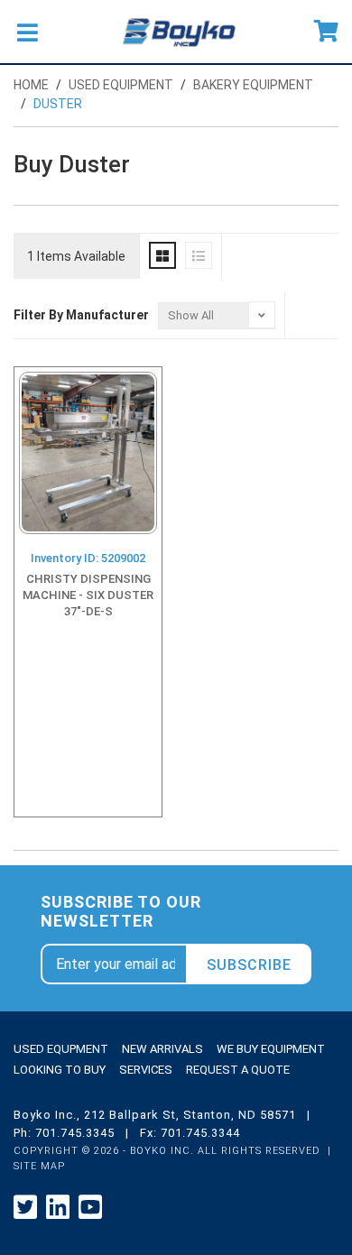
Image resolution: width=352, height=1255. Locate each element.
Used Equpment (61, 1049)
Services (145, 1069)
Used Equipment (121, 85)
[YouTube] (90, 1207)
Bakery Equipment (253, 85)
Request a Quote (238, 1069)
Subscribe (249, 965)
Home (31, 85)
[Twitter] (25, 1207)
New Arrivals (162, 1049)
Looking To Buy (60, 1069)
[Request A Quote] (326, 31)
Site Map (39, 1166)
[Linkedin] (57, 1207)
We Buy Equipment (271, 1049)
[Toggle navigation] (27, 31)
